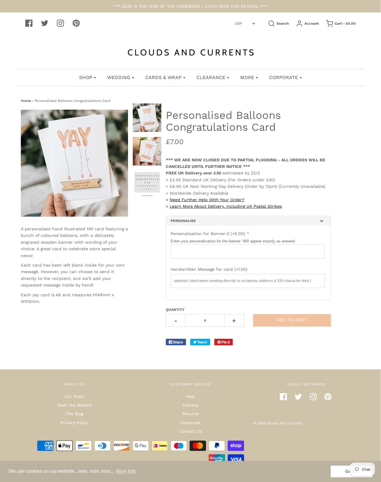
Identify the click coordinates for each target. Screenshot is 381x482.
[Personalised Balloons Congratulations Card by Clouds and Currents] (147, 117)
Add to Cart (292, 320)
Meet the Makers (74, 405)
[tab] (248, 221)
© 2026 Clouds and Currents (277, 423)
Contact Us (190, 431)
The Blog (74, 413)
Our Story (74, 396)
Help (190, 396)
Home (26, 101)
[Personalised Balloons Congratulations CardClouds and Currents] (147, 185)
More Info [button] (126, 471)
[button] (248, 221)
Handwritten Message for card (209, 269)
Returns (190, 413)
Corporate (190, 422)
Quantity (175, 310)
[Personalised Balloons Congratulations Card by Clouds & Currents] (147, 151)
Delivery (190, 405)
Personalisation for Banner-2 (208, 233)
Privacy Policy (74, 422)
